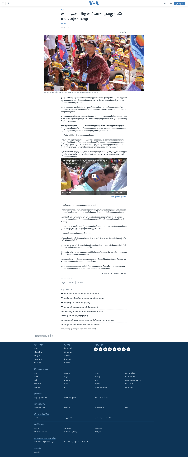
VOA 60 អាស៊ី (37, 363)
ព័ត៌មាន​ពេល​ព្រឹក (68, 348)
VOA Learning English (101, 397)
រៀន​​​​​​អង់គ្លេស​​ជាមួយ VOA (70, 397)
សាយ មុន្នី (63, 23)
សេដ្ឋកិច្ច (66, 376)
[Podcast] (124, 349)
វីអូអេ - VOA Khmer (71, 163)
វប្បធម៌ (96, 380)
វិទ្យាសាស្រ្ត (97, 376)
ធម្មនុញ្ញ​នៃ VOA (68, 418)
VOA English (68, 428)
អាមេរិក (36, 380)
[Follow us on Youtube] (105, 349)
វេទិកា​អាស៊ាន (67, 363)
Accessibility (98, 428)
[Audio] (165, 3)
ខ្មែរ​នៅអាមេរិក (37, 384)
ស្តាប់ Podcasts (68, 408)
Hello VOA (67, 355)
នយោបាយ (67, 373)
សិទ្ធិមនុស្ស (67, 380)
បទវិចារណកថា (129, 387)
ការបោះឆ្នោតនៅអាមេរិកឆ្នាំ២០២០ (133, 380)
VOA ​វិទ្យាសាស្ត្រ (38, 359)
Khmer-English (129, 384)
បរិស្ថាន (97, 373)
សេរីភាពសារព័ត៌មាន (130, 376)
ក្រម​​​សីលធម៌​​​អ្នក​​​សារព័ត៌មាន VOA (103, 418)
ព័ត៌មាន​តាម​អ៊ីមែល (99, 408)
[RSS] (119, 349)
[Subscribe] (128, 349)
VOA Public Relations (40, 431)
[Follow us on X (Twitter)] (100, 349)
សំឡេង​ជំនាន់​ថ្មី (67, 359)
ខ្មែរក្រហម (97, 384)
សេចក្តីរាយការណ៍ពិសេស (101, 387)
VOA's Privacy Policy (70, 431)
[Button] (123, 32)
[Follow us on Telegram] (114, 349)
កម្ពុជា (62, 10)
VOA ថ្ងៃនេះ (37, 355)
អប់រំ (65, 387)
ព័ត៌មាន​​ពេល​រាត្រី (68, 352)
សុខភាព (66, 384)
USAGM (36, 428)
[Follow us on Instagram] (110, 349)
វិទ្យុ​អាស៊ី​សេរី (98, 431)
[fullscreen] (125, 193)
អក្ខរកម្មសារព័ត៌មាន (130, 373)
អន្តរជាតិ (36, 376)
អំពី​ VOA (36, 418)
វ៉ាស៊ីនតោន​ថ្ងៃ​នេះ (38, 352)
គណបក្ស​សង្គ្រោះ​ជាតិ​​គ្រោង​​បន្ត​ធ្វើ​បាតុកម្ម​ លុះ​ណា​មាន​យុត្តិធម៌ (85, 161)
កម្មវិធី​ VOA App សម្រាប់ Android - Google (76, 442)
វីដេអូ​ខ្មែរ (36, 348)
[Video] (171, 3)
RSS (126, 408)
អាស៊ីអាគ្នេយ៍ (37, 387)
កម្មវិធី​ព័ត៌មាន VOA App (40, 408)
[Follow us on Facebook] (96, 349)
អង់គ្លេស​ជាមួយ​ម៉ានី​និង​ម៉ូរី (40, 397)
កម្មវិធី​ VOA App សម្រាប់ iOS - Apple (44, 442)
